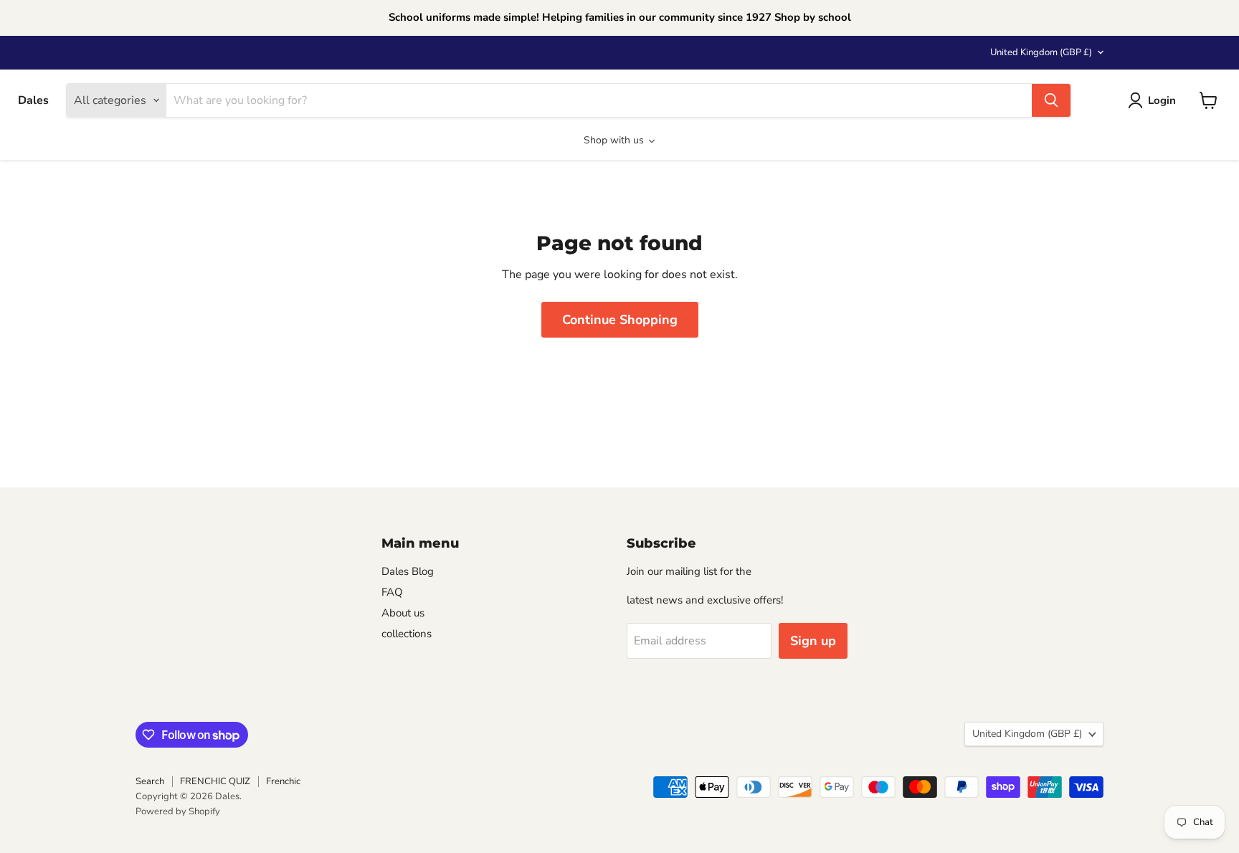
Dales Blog (407, 571)
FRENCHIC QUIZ (215, 781)
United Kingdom (1041, 52)
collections (406, 633)
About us (402, 613)
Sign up (813, 640)
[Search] (1051, 100)
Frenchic (283, 781)
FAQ (392, 592)
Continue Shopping (620, 319)
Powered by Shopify (178, 811)
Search (150, 781)
